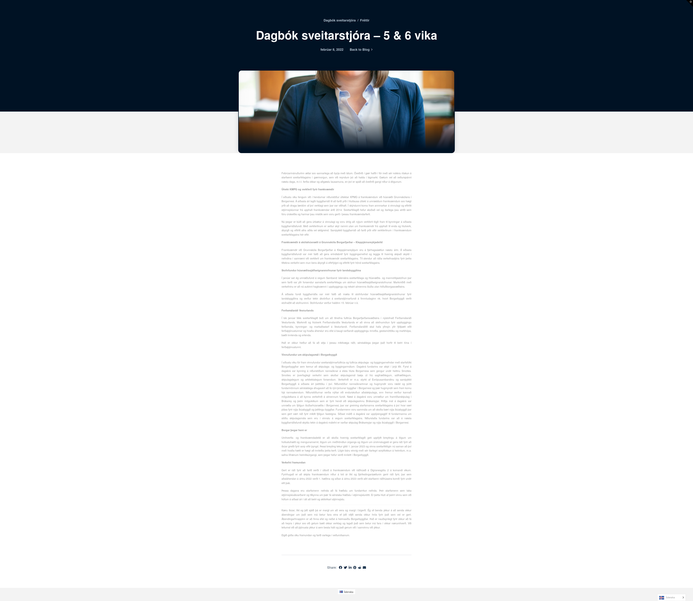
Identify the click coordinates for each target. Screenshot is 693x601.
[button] (689, 3)
